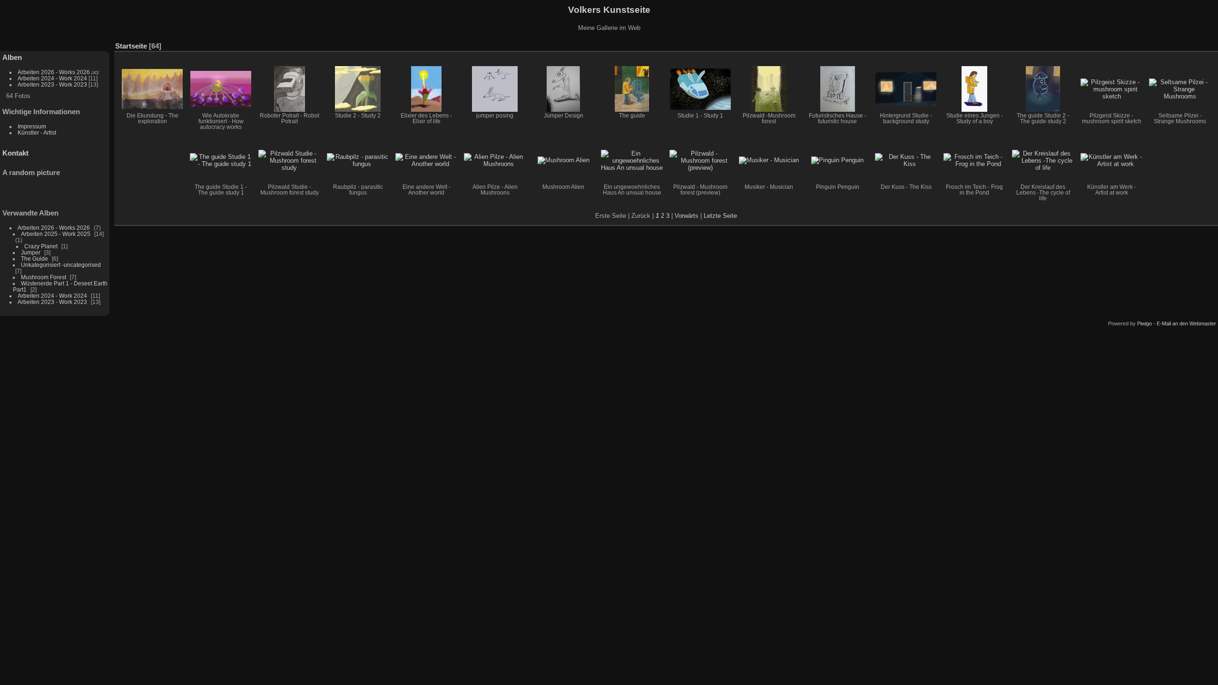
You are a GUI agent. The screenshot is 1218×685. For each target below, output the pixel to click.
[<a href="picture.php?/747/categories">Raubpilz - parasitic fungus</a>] (358, 160)
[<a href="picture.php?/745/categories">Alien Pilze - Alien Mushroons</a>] (495, 160)
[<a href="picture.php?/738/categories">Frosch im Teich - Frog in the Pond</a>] (974, 160)
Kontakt (15, 153)
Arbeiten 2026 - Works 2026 (54, 72)
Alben (12, 57)
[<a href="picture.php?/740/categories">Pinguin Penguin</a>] (837, 161)
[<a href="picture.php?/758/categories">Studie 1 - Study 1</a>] (700, 89)
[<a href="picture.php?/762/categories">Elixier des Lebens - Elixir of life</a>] (426, 89)
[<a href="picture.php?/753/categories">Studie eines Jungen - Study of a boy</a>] (974, 89)
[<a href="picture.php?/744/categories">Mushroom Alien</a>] (563, 161)
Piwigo (1144, 323)
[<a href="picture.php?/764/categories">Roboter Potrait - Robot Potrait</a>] (289, 89)
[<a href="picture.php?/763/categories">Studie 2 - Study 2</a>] (358, 89)
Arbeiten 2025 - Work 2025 (55, 234)
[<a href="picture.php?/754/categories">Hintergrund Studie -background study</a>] (906, 89)
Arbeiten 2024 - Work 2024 (52, 78)
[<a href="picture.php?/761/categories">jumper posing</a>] (495, 89)
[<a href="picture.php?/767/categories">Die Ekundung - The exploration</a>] (152, 89)
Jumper (30, 252)
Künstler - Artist (37, 132)
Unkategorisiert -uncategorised (61, 265)
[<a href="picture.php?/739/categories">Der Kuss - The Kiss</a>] (906, 160)
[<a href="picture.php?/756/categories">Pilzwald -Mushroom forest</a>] (769, 89)
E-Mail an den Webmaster (1186, 323)
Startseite (131, 46)
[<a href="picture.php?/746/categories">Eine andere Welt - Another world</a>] (426, 160)
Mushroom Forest (43, 277)
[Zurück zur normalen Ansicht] (1196, 44)
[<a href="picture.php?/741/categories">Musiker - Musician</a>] (769, 161)
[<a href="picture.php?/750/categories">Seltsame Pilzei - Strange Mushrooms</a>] (1180, 89)
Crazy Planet (41, 246)
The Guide (34, 258)
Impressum (32, 126)
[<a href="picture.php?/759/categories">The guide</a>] (632, 89)
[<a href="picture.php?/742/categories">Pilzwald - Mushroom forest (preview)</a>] (700, 160)
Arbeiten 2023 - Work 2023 (52, 84)
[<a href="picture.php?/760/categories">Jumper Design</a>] (563, 89)
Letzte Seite (720, 215)
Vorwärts (686, 215)
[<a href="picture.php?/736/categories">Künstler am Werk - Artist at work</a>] (1111, 160)
